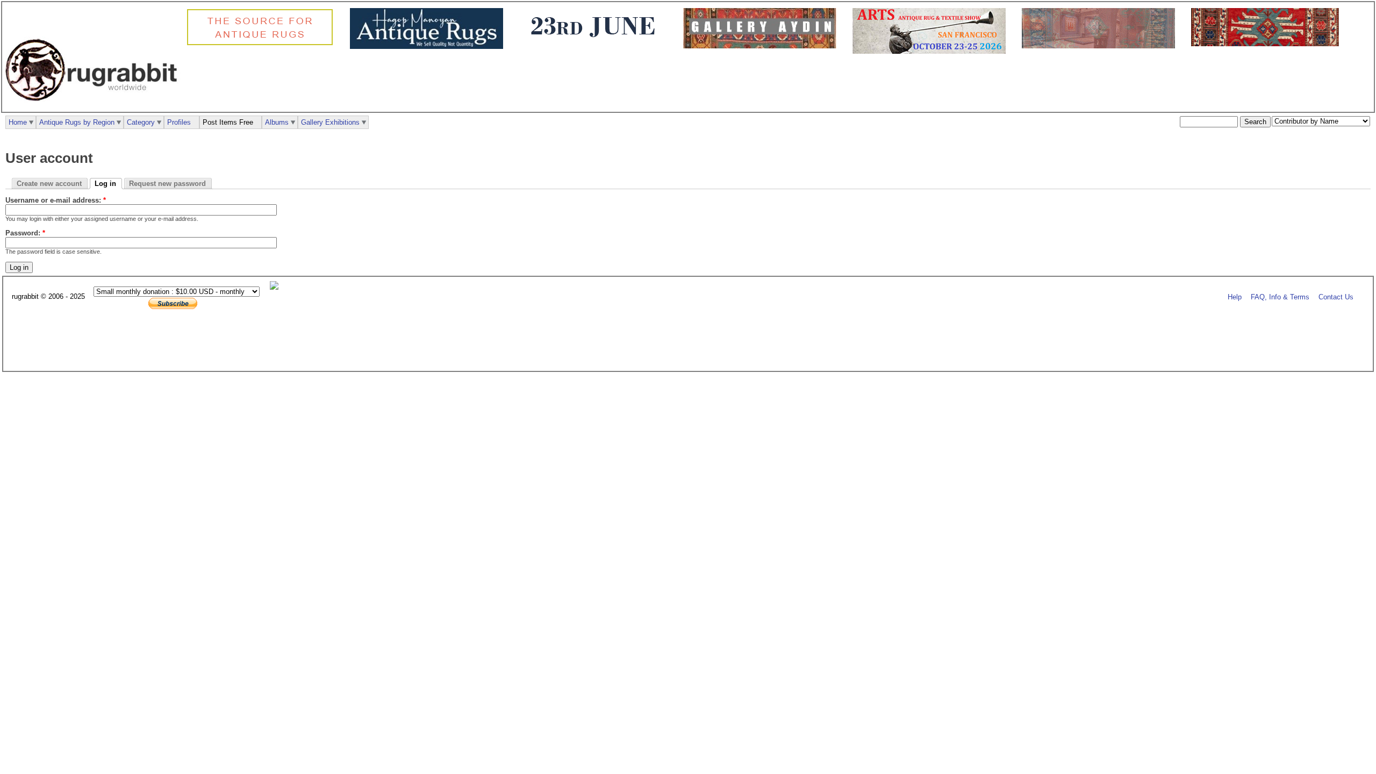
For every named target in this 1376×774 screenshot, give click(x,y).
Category (141, 122)
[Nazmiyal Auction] (1267, 44)
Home (18, 122)
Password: (25, 233)
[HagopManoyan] (429, 46)
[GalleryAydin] (762, 46)
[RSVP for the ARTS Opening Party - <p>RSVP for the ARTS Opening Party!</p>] (277, 287)
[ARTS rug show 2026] (931, 51)
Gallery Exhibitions (330, 122)
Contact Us (1335, 297)
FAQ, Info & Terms (1280, 297)
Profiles (179, 122)
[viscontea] (595, 44)
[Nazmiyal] (262, 44)
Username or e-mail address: (55, 200)
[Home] (94, 107)
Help (1235, 297)
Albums (277, 122)
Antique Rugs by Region (76, 122)
